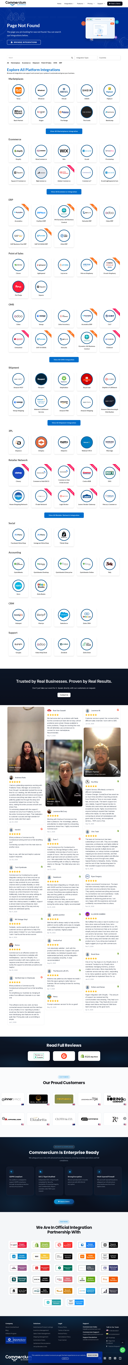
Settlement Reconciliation (41, 1343)
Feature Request (114, 1346)
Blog (7, 1330)
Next (124, 1099)
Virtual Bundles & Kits (40, 1346)
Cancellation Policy (64, 1337)
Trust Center (62, 1340)
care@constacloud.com (91, 1340)
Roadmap (111, 1338)
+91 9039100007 (114, 1334)
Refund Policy (62, 1333)
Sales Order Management (41, 1333)
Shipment (36, 63)
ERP (60, 63)
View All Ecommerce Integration (64, 192)
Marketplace (15, 63)
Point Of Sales (46, 63)
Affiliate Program (11, 1333)
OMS (55, 63)
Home (59, 4)
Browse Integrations (25, 42)
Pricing (90, 4)
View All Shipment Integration (64, 423)
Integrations (68, 4)
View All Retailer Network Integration (64, 515)
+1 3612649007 (113, 1331)
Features (80, 4)
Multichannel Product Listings (43, 1327)
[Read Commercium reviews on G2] (64, 1056)
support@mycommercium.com (93, 1334)
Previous (3, 1099)
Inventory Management (41, 1330)
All (8, 63)
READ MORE (92, 1355)
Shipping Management (40, 1337)
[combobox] (86, 57)
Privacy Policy (62, 1327)
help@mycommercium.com (92, 1329)
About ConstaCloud (12, 1327)
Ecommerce (26, 63)
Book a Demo (115, 4)
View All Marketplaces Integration (64, 131)
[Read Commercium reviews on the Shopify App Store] (89, 1056)
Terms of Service (63, 1330)
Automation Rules (39, 1340)
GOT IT (65, 1358)
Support (100, 4)
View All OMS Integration (64, 360)
